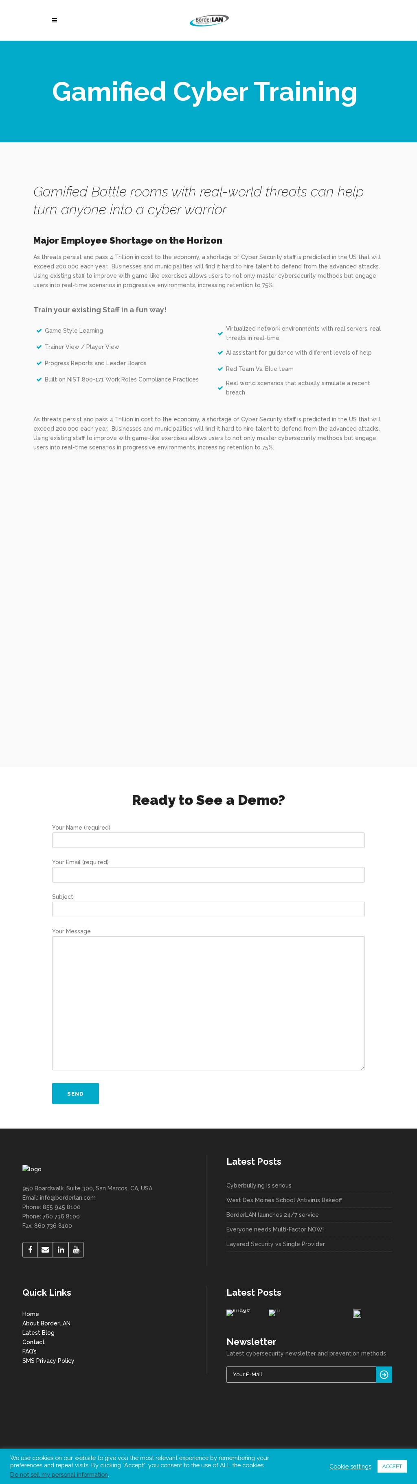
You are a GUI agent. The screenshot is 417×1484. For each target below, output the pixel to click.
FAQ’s (29, 1351)
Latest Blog (38, 1332)
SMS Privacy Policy (48, 1361)
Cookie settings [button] (350, 1466)
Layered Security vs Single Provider (275, 1244)
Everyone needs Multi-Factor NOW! (275, 1229)
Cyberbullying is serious (259, 1185)
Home (30, 1314)
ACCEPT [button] (392, 1466)
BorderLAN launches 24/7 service (272, 1215)
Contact (33, 1342)
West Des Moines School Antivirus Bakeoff (284, 1200)
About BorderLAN (46, 1323)
